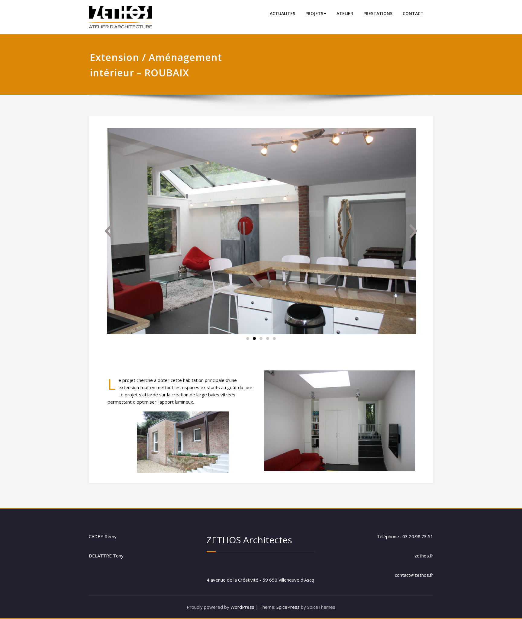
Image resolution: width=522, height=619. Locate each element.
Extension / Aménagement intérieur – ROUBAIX (383, 58)
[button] (247, 338)
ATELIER (345, 13)
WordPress (242, 607)
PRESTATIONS (377, 13)
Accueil (321, 58)
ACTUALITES (282, 13)
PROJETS (314, 13)
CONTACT (413, 13)
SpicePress (288, 607)
